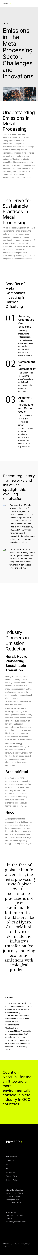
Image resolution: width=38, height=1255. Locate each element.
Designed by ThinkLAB (16, 1244)
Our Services (11, 1157)
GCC (8, 1168)
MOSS (9, 1164)
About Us (10, 1160)
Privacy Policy (12, 1180)
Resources (10, 1172)
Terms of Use (12, 1176)
